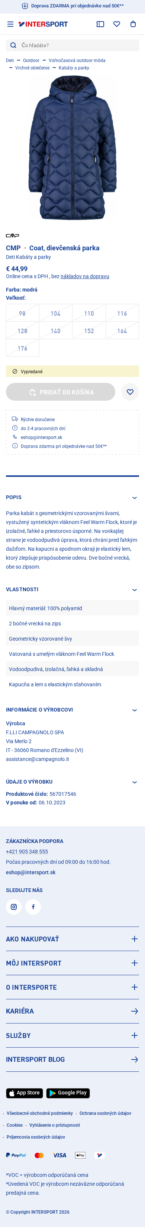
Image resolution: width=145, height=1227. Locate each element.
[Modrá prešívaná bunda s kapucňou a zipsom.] (72, 147)
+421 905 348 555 (27, 852)
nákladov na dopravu (85, 276)
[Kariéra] (72, 1011)
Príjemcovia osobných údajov (36, 1137)
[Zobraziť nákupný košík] (133, 24)
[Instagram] (14, 907)
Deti (10, 60)
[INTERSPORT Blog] (72, 1059)
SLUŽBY (18, 1035)
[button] (72, 497)
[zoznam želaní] (116, 24)
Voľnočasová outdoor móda (77, 60)
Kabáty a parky (74, 68)
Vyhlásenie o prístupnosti (54, 1125)
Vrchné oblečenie (32, 68)
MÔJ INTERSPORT (33, 963)
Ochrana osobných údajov (105, 1113)
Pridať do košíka (67, 392)
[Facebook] (33, 907)
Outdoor (31, 60)
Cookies (15, 1125)
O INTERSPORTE (31, 987)
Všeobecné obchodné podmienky (40, 1113)
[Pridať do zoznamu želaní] (130, 392)
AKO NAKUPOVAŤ (32, 939)
